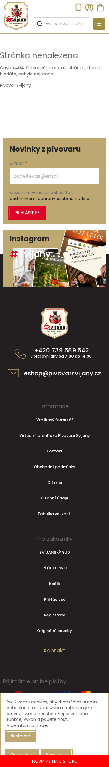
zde (43, 725)
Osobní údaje (54, 498)
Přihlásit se (27, 213)
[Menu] (99, 24)
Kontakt (55, 451)
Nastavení (20, 736)
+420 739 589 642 (61, 353)
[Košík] (100, 7)
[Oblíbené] (78, 7)
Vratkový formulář (54, 420)
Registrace (54, 615)
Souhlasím (57, 755)
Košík (54, 584)
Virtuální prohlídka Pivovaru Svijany (54, 435)
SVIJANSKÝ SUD (54, 552)
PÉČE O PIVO (54, 568)
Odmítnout (22, 755)
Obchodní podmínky (54, 467)
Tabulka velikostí (55, 514)
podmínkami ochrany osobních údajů (49, 199)
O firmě (54, 482)
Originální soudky (54, 631)
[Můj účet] (89, 7)
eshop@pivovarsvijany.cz (62, 373)
